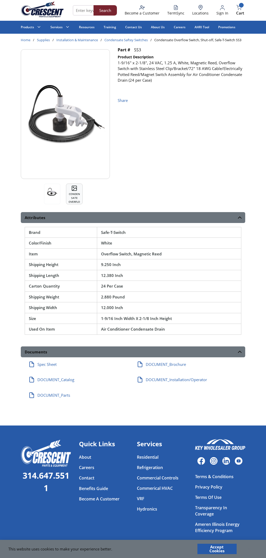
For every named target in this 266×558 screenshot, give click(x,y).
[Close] (248, 549)
